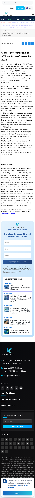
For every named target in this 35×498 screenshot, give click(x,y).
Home (2, 31)
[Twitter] (2, 388)
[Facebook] (7, 388)
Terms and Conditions (16, 268)
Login (12, 8)
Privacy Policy (25, 268)
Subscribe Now (17, 426)
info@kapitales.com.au (8, 213)
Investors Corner (11, 31)
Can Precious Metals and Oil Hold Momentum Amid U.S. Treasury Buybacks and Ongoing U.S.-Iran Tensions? (17, 25)
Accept (17, 493)
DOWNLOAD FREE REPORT (17, 262)
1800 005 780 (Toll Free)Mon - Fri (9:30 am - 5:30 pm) (15, 369)
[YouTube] (21, 388)
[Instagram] (11, 388)
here (15, 272)
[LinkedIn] (16, 388)
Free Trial (20, 8)
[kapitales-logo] (6, 14)
